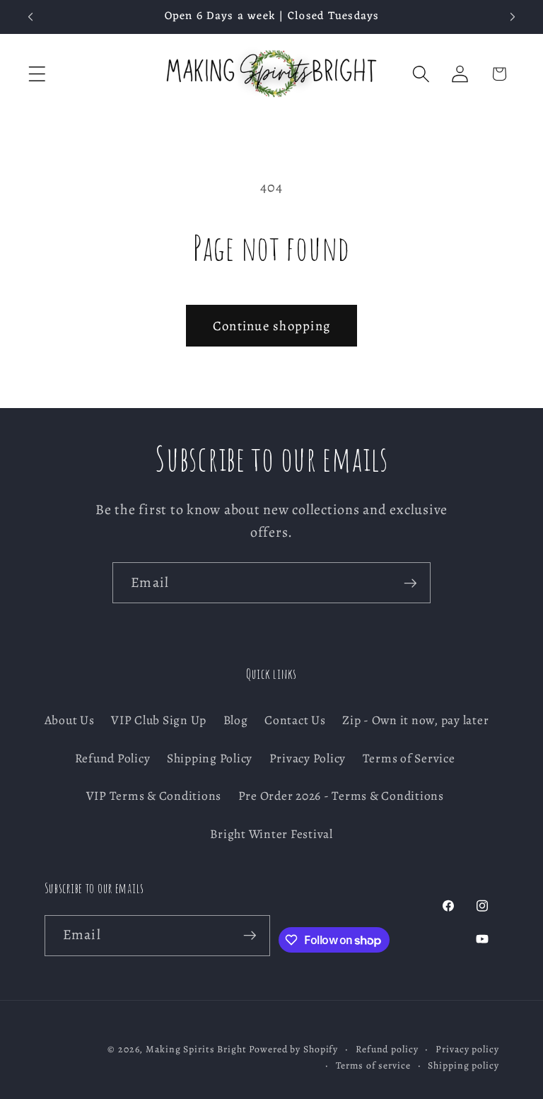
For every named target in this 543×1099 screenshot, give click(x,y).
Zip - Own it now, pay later (415, 719)
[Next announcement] (512, 17)
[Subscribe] (410, 582)
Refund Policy (113, 758)
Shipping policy (463, 1065)
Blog (235, 719)
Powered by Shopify (293, 1049)
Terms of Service (409, 758)
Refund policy (387, 1049)
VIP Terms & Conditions (154, 795)
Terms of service (373, 1065)
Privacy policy (467, 1049)
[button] (37, 73)
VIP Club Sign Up (158, 719)
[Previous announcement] (30, 17)
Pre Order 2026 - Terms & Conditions (341, 795)
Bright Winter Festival (271, 833)
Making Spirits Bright (196, 1049)
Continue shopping (271, 326)
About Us (70, 719)
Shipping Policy (209, 758)
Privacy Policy (307, 758)
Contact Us (295, 719)
